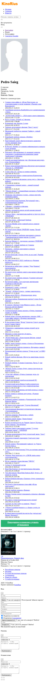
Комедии (4, 95)
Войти (4, 600)
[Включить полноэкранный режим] (4, 677)
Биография (9, 30)
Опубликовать (6, 651)
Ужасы (10, 95)
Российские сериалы (12, 569)
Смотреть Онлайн (11, 36)
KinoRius (17, 585)
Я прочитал (12, 618)
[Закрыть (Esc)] (2, 677)
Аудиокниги (9, 575)
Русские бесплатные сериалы (16, 573)
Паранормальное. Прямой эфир (12, 558)
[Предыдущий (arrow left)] (2, 679)
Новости (8, 13)
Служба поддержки (12, 579)
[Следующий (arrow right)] (4, 679)
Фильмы (8, 9)
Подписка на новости (11, 616)
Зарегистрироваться (8, 620)
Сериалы (8, 11)
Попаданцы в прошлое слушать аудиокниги (23, 523)
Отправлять (5, 624)
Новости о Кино (11, 577)
